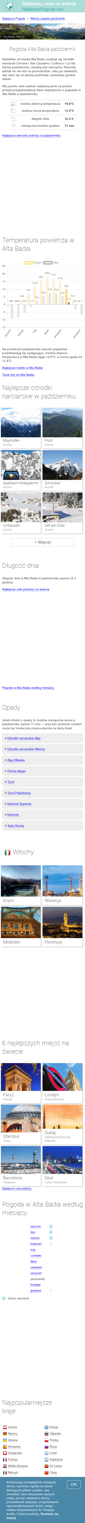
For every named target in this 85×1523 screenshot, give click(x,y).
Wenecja (53, 900)
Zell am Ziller (55, 525)
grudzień (36, 1290)
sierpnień (36, 1267)
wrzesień (36, 1273)
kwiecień (36, 1243)
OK (74, 1484)
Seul (49, 1177)
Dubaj (50, 1132)
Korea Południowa (56, 1182)
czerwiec (36, 1255)
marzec (35, 1238)
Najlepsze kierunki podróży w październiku (31, 135)
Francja (7, 1099)
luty (33, 1232)
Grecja (54, 1427)
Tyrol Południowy (19, 793)
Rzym (8, 900)
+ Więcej (42, 542)
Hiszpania (9, 1182)
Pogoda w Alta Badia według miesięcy (28, 687)
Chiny (53, 1472)
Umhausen (11, 525)
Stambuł (11, 1136)
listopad (35, 1284)
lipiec (34, 1261)
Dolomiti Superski (19, 804)
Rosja (53, 1446)
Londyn (52, 1094)
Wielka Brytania (54, 1099)
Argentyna (56, 1459)
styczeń (36, 1226)
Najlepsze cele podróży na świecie (25, 589)
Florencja (53, 942)
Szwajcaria (15, 1453)
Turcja (7, 1140)
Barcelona (12, 1177)
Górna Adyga (16, 771)
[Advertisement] (42, 182)
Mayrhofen (11, 440)
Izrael (53, 1453)
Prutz (49, 440)
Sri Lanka (56, 1466)
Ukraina (13, 1440)
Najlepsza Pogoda (13, 18)
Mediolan (11, 942)
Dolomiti (13, 814)
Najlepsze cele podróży (17, 1188)
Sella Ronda (15, 825)
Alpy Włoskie (16, 760)
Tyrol (10, 782)
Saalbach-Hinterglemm (20, 483)
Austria (12, 1427)
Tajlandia (55, 1433)
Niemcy (13, 1433)
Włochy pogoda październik (47, 18)
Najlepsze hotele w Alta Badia (22, 368)
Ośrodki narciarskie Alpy (24, 738)
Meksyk (13, 1472)
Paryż (8, 1094)
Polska (54, 1440)
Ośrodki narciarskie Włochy (26, 749)
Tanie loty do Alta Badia (18, 374)
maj (33, 1249)
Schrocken (53, 483)
